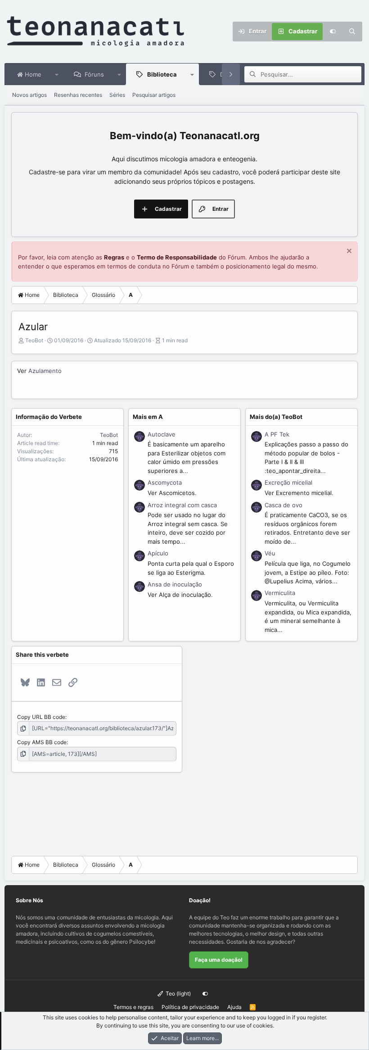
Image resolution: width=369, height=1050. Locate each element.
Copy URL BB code (41, 717)
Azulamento (45, 370)
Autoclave (162, 434)
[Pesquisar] (352, 31)
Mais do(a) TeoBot (276, 416)
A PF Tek (277, 434)
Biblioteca (162, 74)
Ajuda (234, 1007)
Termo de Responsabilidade (177, 257)
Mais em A (148, 416)
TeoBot (34, 340)
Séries (117, 94)
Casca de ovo (283, 505)
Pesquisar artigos (154, 94)
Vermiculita (280, 592)
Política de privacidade (190, 1007)
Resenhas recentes (78, 94)
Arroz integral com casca (182, 505)
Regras (114, 257)
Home (32, 74)
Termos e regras (133, 1007)
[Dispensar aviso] (348, 252)
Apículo (158, 553)
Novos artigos (29, 94)
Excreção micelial (288, 482)
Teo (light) (177, 993)
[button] (56, 74)
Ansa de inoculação (175, 584)
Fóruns (94, 74)
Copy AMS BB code (42, 742)
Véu (270, 553)
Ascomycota (165, 482)
